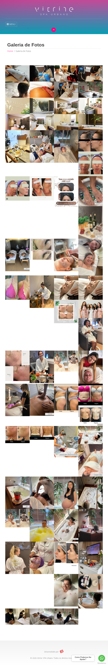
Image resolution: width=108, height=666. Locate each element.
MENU (12, 24)
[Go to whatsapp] (101, 658)
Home (10, 51)
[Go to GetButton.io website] (101, 663)
